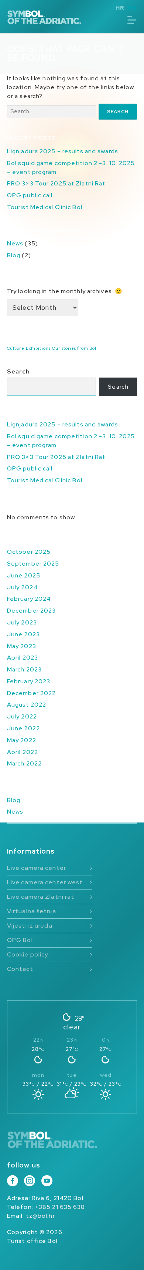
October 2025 (29, 552)
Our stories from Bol (74, 348)
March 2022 (24, 763)
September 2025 (33, 563)
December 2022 (31, 693)
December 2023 (31, 610)
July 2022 (22, 716)
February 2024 (29, 599)
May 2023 (21, 646)
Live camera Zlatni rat (40, 897)
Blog (13, 255)
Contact (20, 969)
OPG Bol (20, 940)
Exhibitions (38, 348)
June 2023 (23, 634)
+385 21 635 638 (60, 1207)
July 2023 (22, 622)
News (15, 243)
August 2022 (26, 704)
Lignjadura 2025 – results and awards (62, 151)
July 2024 (22, 587)
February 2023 (28, 681)
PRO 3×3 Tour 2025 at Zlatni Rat (56, 183)
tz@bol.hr (40, 1216)
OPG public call (30, 195)
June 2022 (23, 728)
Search (18, 371)
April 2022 (22, 752)
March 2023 (24, 669)
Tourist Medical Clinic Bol (44, 207)
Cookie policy (27, 954)
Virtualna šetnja (31, 911)
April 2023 (22, 657)
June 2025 (23, 575)
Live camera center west (45, 882)
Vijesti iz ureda (29, 925)
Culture (15, 348)
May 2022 (21, 740)
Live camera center (36, 868)
